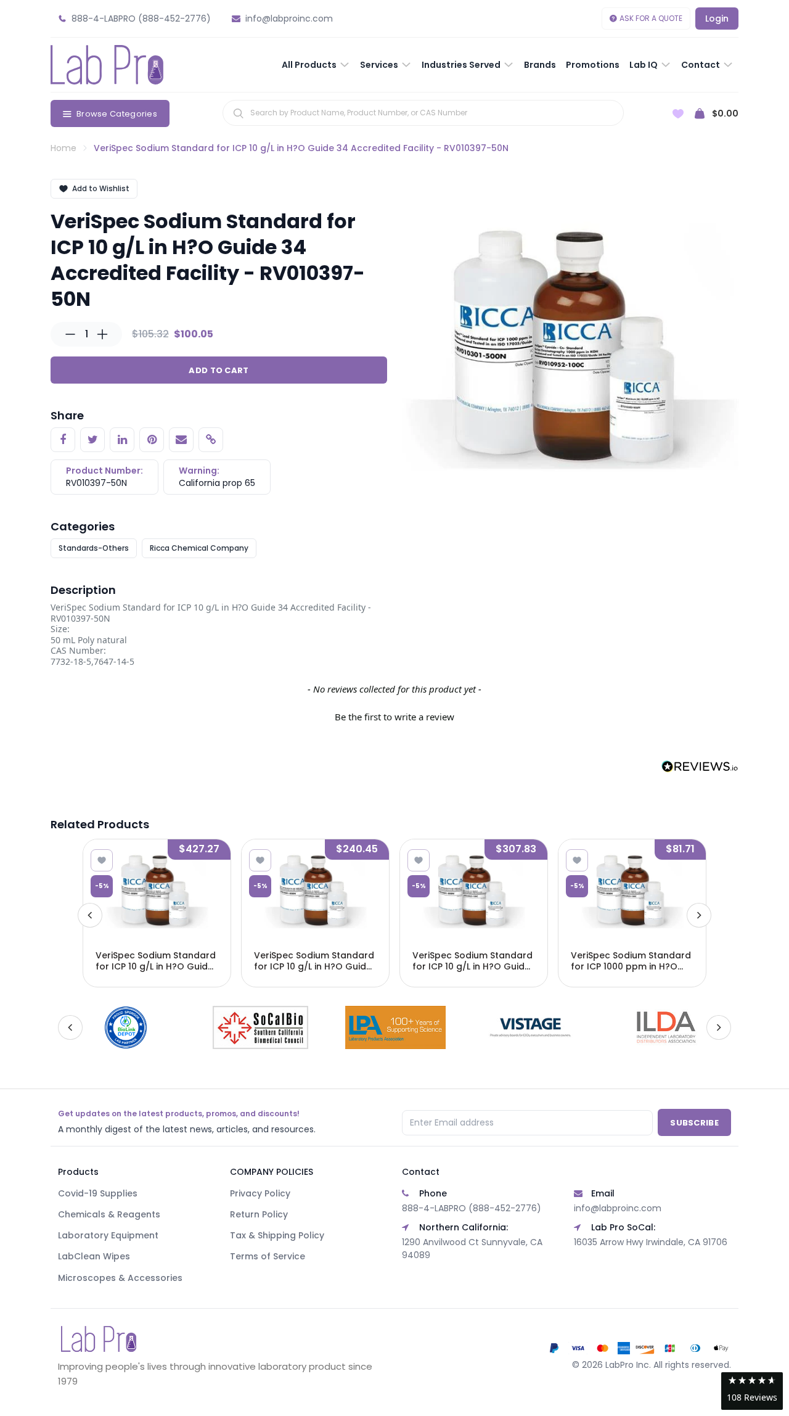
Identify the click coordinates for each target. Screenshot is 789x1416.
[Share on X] (92, 439)
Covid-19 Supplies (97, 1193)
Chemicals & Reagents (109, 1214)
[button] (394, 715)
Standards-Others (94, 548)
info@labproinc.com (617, 1208)
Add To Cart (218, 370)
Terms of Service (267, 1256)
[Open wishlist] (678, 113)
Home (63, 148)
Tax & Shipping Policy (277, 1235)
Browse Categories (116, 114)
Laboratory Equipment (108, 1235)
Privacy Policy (260, 1193)
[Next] (699, 915)
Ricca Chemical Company (199, 548)
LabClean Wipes (94, 1256)
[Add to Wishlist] (102, 860)
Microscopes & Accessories (120, 1278)
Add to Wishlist (100, 188)
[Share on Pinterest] (151, 439)
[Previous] (90, 915)
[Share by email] (181, 439)
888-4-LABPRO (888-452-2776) (471, 1208)
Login (717, 18)
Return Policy (259, 1214)
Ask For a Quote (650, 18)
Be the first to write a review (394, 716)
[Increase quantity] (102, 334)
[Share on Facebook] (63, 439)
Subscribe (694, 1123)
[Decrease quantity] (70, 334)
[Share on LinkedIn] (122, 439)
